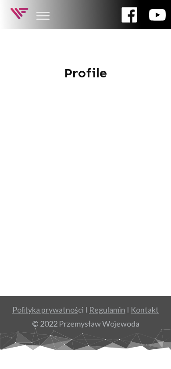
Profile (85, 73)
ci (48, 309)
